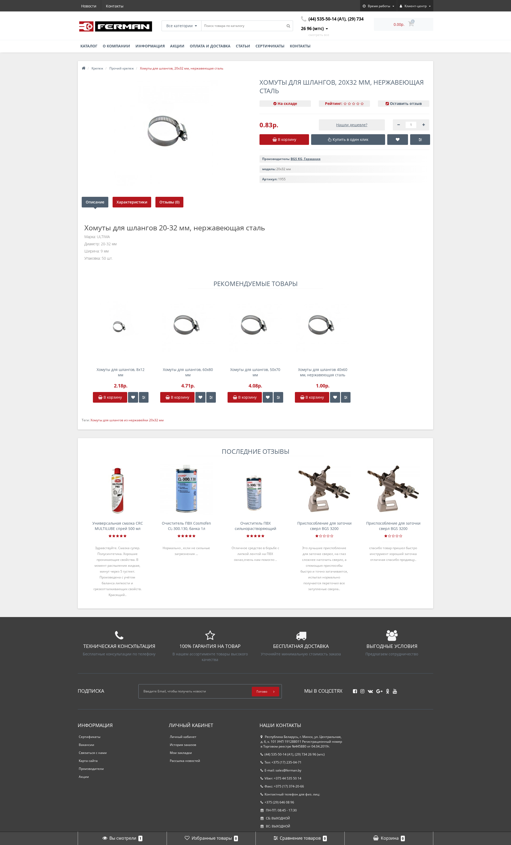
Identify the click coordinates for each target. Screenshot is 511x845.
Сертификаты (270, 45)
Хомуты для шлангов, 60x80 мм (188, 372)
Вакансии (86, 744)
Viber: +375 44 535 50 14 (283, 778)
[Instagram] (361, 689)
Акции (177, 45)
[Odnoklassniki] (386, 689)
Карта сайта (88, 760)
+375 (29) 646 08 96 (279, 802)
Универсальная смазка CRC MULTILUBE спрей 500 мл (117, 526)
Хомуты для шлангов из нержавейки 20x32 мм (127, 420)
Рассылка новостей (185, 760)
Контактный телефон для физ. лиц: (292, 794)
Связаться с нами (93, 752)
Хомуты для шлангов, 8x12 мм (121, 372)
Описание (95, 202)
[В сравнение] (144, 397)
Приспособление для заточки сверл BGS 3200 (324, 526)
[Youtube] (393, 689)
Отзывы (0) (169, 202)
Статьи (243, 45)
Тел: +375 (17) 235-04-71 (283, 762)
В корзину (112, 397)
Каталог (88, 45)
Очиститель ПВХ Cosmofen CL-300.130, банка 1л (186, 526)
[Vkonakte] (369, 689)
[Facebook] (353, 689)
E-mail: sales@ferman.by (283, 770)
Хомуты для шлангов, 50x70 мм (255, 372)
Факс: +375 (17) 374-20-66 (284, 786)
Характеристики (132, 202)
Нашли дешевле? (351, 124)
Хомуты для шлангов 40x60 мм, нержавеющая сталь (322, 372)
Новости (88, 6)
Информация (150, 45)
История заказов (183, 744)
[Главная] (83, 68)
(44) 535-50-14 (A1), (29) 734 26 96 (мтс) (295, 754)
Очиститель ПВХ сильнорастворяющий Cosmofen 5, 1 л (255, 526)
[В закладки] (133, 397)
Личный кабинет (183, 736)
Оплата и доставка (210, 45)
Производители (91, 768)
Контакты (114, 6)
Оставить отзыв (406, 103)
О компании (116, 45)
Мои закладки (181, 752)
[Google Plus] (378, 689)
